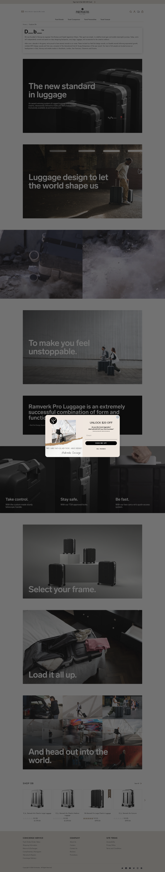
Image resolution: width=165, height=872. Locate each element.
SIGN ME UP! (101, 443)
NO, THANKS (101, 449)
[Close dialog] (117, 417)
